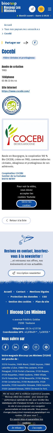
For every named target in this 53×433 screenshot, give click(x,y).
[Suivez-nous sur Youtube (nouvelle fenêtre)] (25, 347)
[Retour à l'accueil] (9, 3)
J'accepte (37, 428)
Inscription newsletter (29, 273)
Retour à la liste (18, 220)
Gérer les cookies (27, 203)
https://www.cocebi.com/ (16, 91)
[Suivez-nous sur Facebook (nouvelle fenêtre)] (5, 347)
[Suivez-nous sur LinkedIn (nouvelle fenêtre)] (15, 347)
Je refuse (16, 428)
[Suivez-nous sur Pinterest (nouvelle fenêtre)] (46, 347)
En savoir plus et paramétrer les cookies (26, 420)
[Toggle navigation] (49, 10)
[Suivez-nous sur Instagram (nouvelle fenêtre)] (36, 347)
